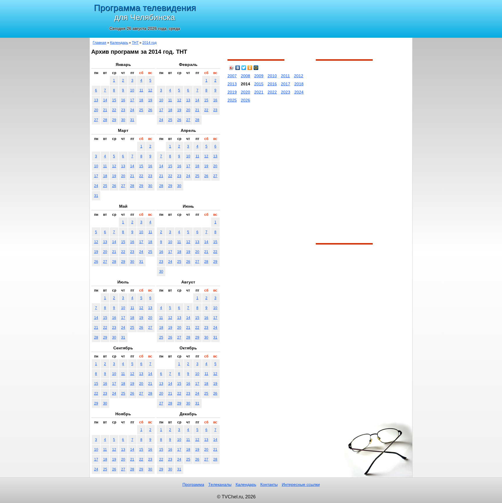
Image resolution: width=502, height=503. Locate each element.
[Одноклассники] (250, 67)
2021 (258, 92)
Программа (193, 484)
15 (114, 100)
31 (132, 120)
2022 (272, 92)
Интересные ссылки (301, 484)
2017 (285, 84)
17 (132, 100)
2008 (245, 75)
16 (123, 100)
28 (105, 120)
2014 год (149, 43)
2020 (245, 92)
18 (141, 100)
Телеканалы (220, 484)
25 (141, 110)
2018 (299, 84)
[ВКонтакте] (238, 67)
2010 (272, 75)
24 (132, 110)
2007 (232, 75)
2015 (258, 84)
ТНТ (135, 43)
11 (141, 90)
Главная (99, 43)
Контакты (269, 484)
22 (114, 110)
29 (114, 120)
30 (123, 120)
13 (96, 100)
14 (105, 100)
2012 (298, 75)
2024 (299, 92)
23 (123, 110)
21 (105, 110)
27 (96, 120)
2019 (232, 92)
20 (96, 110)
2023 (285, 92)
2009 (258, 75)
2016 (272, 84)
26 (150, 110)
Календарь (119, 43)
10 (132, 90)
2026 (245, 100)
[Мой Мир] (256, 67)
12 (150, 90)
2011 (285, 75)
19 (150, 100)
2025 (232, 100)
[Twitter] (244, 67)
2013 (232, 84)
